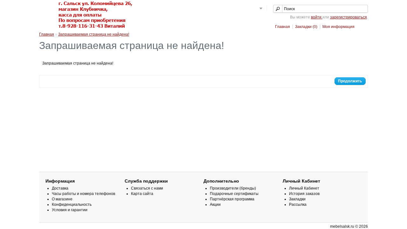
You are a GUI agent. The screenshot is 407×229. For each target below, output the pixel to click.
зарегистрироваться (348, 17)
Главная (282, 26)
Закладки (297, 199)
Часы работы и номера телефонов (83, 193)
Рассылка (298, 204)
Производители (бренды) (233, 188)
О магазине (62, 199)
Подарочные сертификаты (234, 193)
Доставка (60, 188)
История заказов (304, 193)
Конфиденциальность (72, 204)
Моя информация (338, 26)
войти (316, 17)
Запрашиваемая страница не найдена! (93, 34)
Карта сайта (142, 193)
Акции (215, 204)
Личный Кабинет (304, 188)
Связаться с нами (147, 188)
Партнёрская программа (232, 199)
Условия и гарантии (69, 210)
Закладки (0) (306, 26)
